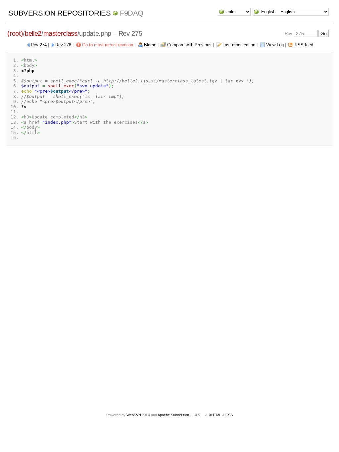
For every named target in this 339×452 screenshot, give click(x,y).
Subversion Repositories (59, 13)
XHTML (215, 415)
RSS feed (304, 44)
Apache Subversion (173, 415)
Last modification (238, 44)
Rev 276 (63, 44)
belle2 (33, 33)
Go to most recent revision (107, 44)
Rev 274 (39, 44)
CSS (229, 415)
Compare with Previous (189, 44)
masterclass (60, 33)
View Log (275, 44)
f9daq (131, 13)
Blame (150, 44)
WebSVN (133, 415)
